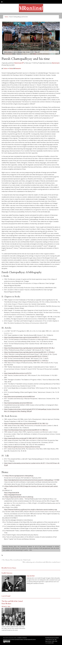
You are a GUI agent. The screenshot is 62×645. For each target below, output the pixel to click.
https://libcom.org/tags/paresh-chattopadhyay (19, 475)
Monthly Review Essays (9, 568)
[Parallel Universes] (14, 583)
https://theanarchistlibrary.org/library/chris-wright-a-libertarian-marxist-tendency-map (30, 509)
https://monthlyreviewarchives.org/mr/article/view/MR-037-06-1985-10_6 (26, 423)
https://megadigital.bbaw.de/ (12, 495)
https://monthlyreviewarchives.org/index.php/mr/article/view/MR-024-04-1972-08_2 (29, 348)
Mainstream (55, 63)
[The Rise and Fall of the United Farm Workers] (13, 616)
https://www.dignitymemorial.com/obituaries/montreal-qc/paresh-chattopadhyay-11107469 (31, 480)
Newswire (18, 68)
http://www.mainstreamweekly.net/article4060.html (19, 396)
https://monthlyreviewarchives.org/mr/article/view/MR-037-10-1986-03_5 (26, 430)
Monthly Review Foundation (52, 637)
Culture (5, 68)
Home (6, 16)
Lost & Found (6, 596)
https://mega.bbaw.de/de (11, 492)
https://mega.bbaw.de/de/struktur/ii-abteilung (19, 497)
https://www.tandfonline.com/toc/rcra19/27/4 (17, 373)
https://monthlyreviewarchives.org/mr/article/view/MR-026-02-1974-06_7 (26, 356)
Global (11, 68)
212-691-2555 (50, 643)
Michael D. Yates (6, 606)
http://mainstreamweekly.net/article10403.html (18, 403)
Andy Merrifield (30, 576)
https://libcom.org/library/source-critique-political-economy (22, 447)
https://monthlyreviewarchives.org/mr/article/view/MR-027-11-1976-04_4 (26, 360)
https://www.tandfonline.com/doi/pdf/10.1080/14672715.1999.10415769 (25, 438)
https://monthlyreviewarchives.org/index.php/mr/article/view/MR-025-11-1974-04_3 (29, 352)
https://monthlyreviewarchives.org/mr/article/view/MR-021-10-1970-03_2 (26, 337)
